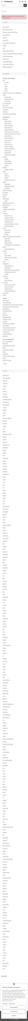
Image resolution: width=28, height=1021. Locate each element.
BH (3, 835)
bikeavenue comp (7, 434)
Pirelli (4, 901)
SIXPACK (5, 928)
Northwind (5, 893)
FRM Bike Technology (8, 744)
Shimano (5, 442)
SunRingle (5, 618)
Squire (4, 939)
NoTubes (5, 565)
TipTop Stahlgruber (7, 760)
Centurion (5, 637)
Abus (4, 672)
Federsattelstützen (8, 265)
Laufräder (5, 213)
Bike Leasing (6, 27)
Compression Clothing (8, 349)
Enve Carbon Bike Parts (8, 64)
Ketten (4, 196)
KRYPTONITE (6, 375)
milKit (4, 803)
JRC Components (7, 877)
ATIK (4, 428)
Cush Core (5, 819)
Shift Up (5, 722)
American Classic (7, 525)
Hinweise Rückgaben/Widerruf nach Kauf (13, 53)
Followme (5, 867)
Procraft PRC (6, 904)
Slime (4, 934)
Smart (4, 650)
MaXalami (5, 765)
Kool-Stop (5, 880)
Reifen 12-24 (7, 142)
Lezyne (4, 559)
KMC (4, 455)
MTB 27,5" (6, 175)
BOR (4, 543)
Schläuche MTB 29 (8, 125)
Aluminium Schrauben (9, 284)
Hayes (4, 805)
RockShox (5, 541)
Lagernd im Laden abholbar (9, 113)
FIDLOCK (5, 864)
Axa (3, 781)
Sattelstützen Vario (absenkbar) (11, 270)
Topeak (4, 570)
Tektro (4, 792)
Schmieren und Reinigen (9, 323)
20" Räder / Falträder (8, 107)
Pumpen (5, 394)
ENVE (4, 616)
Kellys (5, 86)
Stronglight (5, 511)
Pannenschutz (7, 150)
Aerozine (5, 423)
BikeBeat (5, 840)
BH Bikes (5, 420)
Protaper (5, 907)
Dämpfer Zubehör (8, 169)
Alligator (5, 546)
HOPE (4, 549)
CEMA (4, 853)
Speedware (5, 447)
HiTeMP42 (5, 567)
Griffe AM (5, 383)
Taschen (5, 407)
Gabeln (4, 182)
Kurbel (4, 211)
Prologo (4, 800)
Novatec (5, 626)
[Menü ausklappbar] (2, 1)
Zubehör (6, 165)
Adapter (6, 159)
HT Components (6, 714)
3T (3, 656)
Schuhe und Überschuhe (9, 356)
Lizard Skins (5, 682)
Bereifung (5, 119)
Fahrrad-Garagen (7, 302)
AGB (4, 48)
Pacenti (4, 674)
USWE (4, 958)
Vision (4, 669)
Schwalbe (5, 471)
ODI (4, 768)
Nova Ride (5, 896)
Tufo (4, 482)
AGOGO (4, 439)
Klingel (4, 313)
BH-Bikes (6, 82)
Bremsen (5, 157)
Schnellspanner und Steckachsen (12, 244)
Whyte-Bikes (6, 963)
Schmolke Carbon (7, 920)
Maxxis (4, 461)
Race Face (5, 701)
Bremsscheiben (8, 163)
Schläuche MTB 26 (8, 138)
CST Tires (5, 661)
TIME (4, 950)
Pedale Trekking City (9, 249)
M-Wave (5, 658)
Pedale (4, 247)
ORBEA (4, 899)
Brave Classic (6, 843)
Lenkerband (7, 232)
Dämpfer (5, 167)
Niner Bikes (5, 597)
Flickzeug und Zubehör (9, 154)
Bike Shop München (7, 29)
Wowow (4, 787)
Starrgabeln (7, 188)
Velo (4, 503)
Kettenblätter (6, 198)
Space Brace (6, 936)
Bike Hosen (5, 343)
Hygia (4, 431)
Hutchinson (5, 690)
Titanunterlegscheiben (9, 291)
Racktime (5, 789)
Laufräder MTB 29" (8, 221)
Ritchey (4, 450)
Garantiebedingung (7, 61)
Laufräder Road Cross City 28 (11, 224)
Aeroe (4, 829)
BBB (4, 578)
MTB (4, 80)
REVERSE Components (8, 704)
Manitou (5, 586)
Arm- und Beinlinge (7, 341)
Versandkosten (6, 35)
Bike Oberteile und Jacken (9, 345)
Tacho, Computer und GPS (9, 327)
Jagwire (4, 583)
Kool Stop (5, 533)
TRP (4, 602)
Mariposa (5, 698)
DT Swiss (5, 589)
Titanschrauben (8, 288)
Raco (4, 485)
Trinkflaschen (6, 332)
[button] (20, 1)
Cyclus (4, 479)
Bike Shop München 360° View (10, 32)
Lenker (4, 228)
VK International (6, 645)
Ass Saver (5, 709)
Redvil (4, 527)
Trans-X (4, 952)
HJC (3, 821)
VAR (4, 960)
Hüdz (4, 875)
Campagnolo (6, 474)
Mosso (4, 891)
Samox (4, 918)
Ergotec (4, 725)
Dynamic (5, 514)
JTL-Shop (16, 1019)
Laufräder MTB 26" (8, 217)
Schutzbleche (6, 325)
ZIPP (4, 501)
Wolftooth (5, 712)
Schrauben (5, 282)
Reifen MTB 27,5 (8, 127)
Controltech (5, 509)
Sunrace (5, 741)
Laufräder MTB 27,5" (9, 219)
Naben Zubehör (8, 242)
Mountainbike (7, 97)
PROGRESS (5, 554)
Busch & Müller (6, 845)
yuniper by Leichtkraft (8, 738)
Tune (4, 519)
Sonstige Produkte (7, 399)
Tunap (4, 955)
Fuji (5, 84)
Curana (4, 795)
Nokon (4, 490)
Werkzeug (5, 336)
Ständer (5, 391)
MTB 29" (6, 173)
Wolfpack (5, 966)
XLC (3, 487)
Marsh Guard (6, 717)
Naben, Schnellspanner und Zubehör (12, 236)
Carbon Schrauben (8, 286)
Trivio (4, 664)
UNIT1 (4, 415)
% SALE (5, 363)
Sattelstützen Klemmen (10, 272)
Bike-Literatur (6, 300)
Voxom (4, 749)
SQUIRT (4, 613)
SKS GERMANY (6, 931)
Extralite (5, 436)
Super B (5, 942)
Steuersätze (5, 293)
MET (4, 677)
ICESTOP (5, 653)
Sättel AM (5, 380)
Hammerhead (6, 872)
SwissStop (5, 557)
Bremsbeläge (7, 161)
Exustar (4, 463)
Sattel (4, 261)
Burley (4, 811)
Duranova (5, 861)
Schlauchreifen (8, 140)
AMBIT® (5, 832)
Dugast (4, 640)
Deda (4, 813)
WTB (4, 968)
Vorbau (4, 295)
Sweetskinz (5, 757)
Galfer (4, 869)
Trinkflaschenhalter (7, 334)
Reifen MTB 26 (7, 136)
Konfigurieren (14, 1011)
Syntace (4, 495)
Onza (4, 773)
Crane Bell (5, 733)
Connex (4, 605)
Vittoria (4, 610)
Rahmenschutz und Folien (10, 257)
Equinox (5, 685)
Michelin (5, 469)
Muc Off (5, 763)
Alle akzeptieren (14, 1007)
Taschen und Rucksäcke (8, 329)
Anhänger (5, 111)
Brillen (4, 347)
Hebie (4, 736)
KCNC (4, 522)
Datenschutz (12, 1003)
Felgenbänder (7, 152)
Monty (5, 88)
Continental (5, 458)
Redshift (5, 912)
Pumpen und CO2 (7, 319)
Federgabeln (7, 184)
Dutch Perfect (6, 752)
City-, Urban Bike (7, 103)
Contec (4, 648)
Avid (4, 594)
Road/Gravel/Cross (8, 99)
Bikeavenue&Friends (8, 67)
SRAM (4, 498)
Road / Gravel (7, 255)
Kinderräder (6, 109)
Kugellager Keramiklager (9, 209)
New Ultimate (6, 506)
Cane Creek (5, 538)
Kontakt (4, 45)
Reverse (5, 915)
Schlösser (5, 321)
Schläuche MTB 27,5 (9, 129)
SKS (4, 575)
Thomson (5, 466)
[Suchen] (25, 5)
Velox (4, 477)
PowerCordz (5, 535)
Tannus (4, 944)
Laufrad (4, 883)
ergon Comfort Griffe (8, 827)
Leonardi (5, 688)
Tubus (4, 776)
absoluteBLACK (6, 706)
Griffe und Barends (7, 190)
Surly (4, 696)
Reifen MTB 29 (7, 123)
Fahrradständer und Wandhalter (10, 306)
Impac (4, 754)
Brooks (4, 621)
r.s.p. (4, 909)
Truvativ (5, 573)
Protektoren (5, 354)
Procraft (5, 581)
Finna (4, 730)
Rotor (4, 562)
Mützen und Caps (7, 360)
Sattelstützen (6, 263)
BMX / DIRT (5, 105)
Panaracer (5, 728)
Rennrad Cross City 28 (9, 180)
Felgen (4, 171)
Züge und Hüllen (8, 280)
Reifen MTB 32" (8, 121)
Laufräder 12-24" (8, 215)
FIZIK (4, 608)
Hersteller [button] (4, 976)
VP (3, 797)
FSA (3, 591)
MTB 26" (6, 177)
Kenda (4, 530)
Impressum (5, 1003)
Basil (4, 784)
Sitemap (5, 37)
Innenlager (5, 192)
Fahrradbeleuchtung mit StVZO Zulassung (13, 304)
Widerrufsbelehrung (8, 56)
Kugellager (5, 207)
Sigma (4, 926)
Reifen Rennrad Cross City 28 (11, 131)
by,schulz (5, 848)
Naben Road (7, 240)
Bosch (4, 779)
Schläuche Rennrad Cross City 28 (12, 133)
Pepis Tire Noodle (7, 418)
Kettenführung (6, 205)
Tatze (4, 947)
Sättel (4, 388)
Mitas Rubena (6, 680)
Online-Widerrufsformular (9, 43)
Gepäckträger (6, 308)
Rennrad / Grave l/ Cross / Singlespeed (12, 93)
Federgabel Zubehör (9, 186)
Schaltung (5, 276)
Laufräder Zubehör (9, 226)
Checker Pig (5, 856)
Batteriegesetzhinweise (8, 51)
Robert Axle (5, 808)
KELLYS (4, 624)
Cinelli (4, 493)
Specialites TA (6, 444)
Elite (4, 632)
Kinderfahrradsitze (7, 311)
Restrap (4, 410)
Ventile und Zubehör (9, 148)
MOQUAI (5, 888)
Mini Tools (5, 315)
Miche (4, 885)
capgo (4, 851)
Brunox (4, 517)
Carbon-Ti (5, 551)
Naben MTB (7, 238)
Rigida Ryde (5, 693)
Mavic (4, 634)
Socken (4, 358)
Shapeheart (5, 923)
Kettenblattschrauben (8, 203)
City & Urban (7, 101)
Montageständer (7, 317)
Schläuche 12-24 (8, 144)
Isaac (4, 771)
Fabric (4, 746)
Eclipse (4, 453)
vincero (4, 642)
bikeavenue (5, 837)
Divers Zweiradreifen (8, 859)
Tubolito (5, 824)
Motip (4, 666)
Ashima (4, 426)
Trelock (4, 599)
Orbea (5, 90)
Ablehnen (14, 1015)
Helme (4, 352)
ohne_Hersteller (6, 378)
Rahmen (5, 251)
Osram (4, 412)
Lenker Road (7, 230)
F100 (4, 816)
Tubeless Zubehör (8, 146)
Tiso (4, 720)
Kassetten (5, 194)
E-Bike (4, 95)
